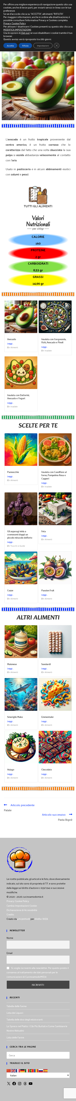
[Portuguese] (32, 1070)
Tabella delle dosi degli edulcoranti (25, 1019)
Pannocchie (13, 472)
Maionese (12, 664)
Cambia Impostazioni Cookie (22, 905)
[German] (22, 1070)
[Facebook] (14, 1084)
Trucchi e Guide (17, 546)
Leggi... (10, 343)
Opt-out (25, 32)
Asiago (10, 769)
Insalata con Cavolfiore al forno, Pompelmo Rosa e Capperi (54, 475)
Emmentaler (47, 716)
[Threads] (25, 1084)
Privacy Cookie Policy (18, 901)
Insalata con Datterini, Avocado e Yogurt (18, 396)
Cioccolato (46, 769)
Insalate (48, 350)
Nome (10, 937)
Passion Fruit (47, 590)
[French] (18, 1070)
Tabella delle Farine (17, 1006)
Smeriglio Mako (15, 716)
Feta (43, 531)
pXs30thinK (23, 918)
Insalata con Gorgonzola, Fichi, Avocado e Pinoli (53, 340)
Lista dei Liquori (15, 1012)
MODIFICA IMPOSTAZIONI (17, 29)
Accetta (10, 45)
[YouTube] (30, 1084)
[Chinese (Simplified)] (9, 1070)
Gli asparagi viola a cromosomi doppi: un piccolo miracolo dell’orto (19, 534)
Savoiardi (46, 664)
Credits (10, 914)
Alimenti (14, 347)
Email (9, 953)
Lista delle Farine (15, 1037)
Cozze (10, 590)
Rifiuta (25, 45)
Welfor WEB (41, 918)
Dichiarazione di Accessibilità (22, 910)
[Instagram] (19, 1084)
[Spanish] (45, 1070)
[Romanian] (36, 1070)
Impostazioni (43, 45)
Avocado (11, 339)
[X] (9, 1084)
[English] (13, 1070)
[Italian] (27, 1070)
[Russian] (41, 1070)
